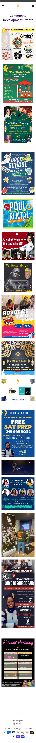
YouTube (19, 724)
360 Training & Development (21, 729)
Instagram (19, 721)
